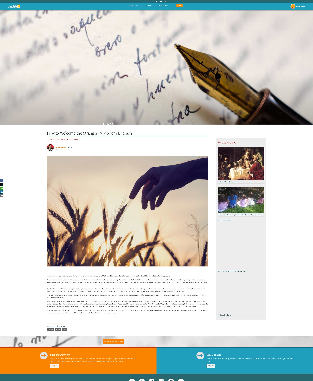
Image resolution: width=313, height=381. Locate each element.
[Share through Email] (1, 195)
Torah (64, 329)
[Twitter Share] (1, 184)
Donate (179, 5)
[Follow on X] (147, 1)
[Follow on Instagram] (156, 1)
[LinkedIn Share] (1, 191)
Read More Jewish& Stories (113, 341)
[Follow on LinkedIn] (165, 1)
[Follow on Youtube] (161, 1)
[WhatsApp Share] (1, 188)
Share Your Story (163, 5)
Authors (148, 5)
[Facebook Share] (1, 180)
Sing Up (211, 366)
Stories (134, 5)
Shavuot (58, 329)
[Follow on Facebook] (152, 1)
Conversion (50, 329)
